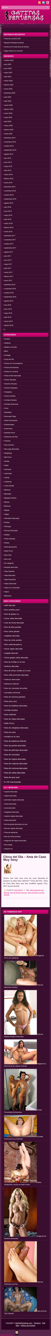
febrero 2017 (8, 276)
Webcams (7, 596)
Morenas (7, 506)
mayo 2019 (8, 166)
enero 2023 (8, 89)
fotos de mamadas (12, 754)
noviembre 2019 (10, 142)
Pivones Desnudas (11, 530)
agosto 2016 (8, 301)
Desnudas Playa (10, 416)
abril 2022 (7, 101)
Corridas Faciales (10, 400)
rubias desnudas (10, 820)
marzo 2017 (8, 272)
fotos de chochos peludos (14, 696)
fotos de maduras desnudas (15, 763)
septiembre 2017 (10, 248)
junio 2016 (8, 309)
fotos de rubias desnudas (14, 772)
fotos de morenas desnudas (15, 768)
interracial (7, 469)
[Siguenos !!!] (44, 3)
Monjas (6, 502)
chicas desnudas (10, 804)
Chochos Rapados (11, 388)
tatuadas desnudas (11, 567)
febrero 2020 (8, 129)
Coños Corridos (9, 396)
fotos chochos (9, 445)
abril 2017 (7, 268)
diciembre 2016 (9, 284)
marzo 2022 (8, 105)
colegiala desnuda (11, 653)
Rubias (6, 543)
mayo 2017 (8, 264)
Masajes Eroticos (10, 498)
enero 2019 (8, 182)
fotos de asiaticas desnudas (15, 705)
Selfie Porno (8, 551)
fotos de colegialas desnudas (16, 727)
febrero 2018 (8, 227)
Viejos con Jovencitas (12, 587)
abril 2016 (7, 317)
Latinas (6, 477)
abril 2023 (7, 76)
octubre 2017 (9, 244)
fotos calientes (10, 714)
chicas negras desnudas (13, 648)
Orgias (6, 514)
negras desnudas (10, 795)
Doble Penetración (11, 420)
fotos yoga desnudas (11, 449)
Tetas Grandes (9, 571)
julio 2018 (7, 207)
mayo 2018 (8, 215)
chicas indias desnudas (12, 375)
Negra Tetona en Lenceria (13, 51)
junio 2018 (8, 211)
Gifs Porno (8, 457)
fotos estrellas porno (12, 609)
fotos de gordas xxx (11, 614)
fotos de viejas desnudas (14, 719)
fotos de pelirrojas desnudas (16, 750)
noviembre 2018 (10, 191)
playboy (7, 534)
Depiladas (8, 412)
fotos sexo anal (10, 701)
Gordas (6, 461)
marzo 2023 (8, 80)
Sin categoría (9, 563)
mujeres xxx (8, 848)
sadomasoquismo (10, 547)
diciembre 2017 (9, 235)
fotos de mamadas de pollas (15, 688)
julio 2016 (7, 305)
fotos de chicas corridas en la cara (17, 670)
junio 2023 (8, 68)
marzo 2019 (8, 174)
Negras (6, 510)
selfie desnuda (9, 605)
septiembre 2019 (10, 150)
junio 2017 (8, 260)
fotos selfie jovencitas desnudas (16, 675)
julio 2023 (7, 64)
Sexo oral (7, 559)
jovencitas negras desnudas (14, 800)
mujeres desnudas (10, 791)
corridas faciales (11, 710)
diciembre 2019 (9, 138)
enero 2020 (8, 133)
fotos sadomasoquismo (13, 644)
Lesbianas (8, 481)
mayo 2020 (8, 117)
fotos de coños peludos (13, 640)
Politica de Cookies (28, 1325)
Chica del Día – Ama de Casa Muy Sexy (24, 858)
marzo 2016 (8, 321)
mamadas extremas (12, 692)
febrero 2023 (8, 85)
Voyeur (6, 591)
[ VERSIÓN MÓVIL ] (7, 1335)
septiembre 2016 (10, 297)
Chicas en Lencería (11, 371)
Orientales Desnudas (11, 518)
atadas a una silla (10, 347)
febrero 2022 (8, 109)
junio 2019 (8, 162)
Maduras (7, 490)
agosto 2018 (8, 203)
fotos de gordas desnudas (15, 745)
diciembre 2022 (9, 93)
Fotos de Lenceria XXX (12, 38)
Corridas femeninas (11, 404)
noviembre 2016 (10, 288)
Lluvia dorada (9, 485)
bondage (7, 355)
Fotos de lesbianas (11, 832)
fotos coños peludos (11, 631)
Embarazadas (9, 424)
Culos (6, 408)
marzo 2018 (8, 223)
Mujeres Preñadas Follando (14, 42)
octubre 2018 (9, 195)
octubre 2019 (9, 146)
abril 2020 (7, 121)
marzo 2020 (8, 125)
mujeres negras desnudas (13, 816)
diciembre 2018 (9, 186)
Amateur (7, 339)
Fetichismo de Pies (11, 437)
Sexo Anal (8, 555)
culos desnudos (9, 808)
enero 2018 (8, 231)
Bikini (6, 351)
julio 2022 (7, 97)
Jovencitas (8, 473)
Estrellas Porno (9, 432)
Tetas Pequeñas (10, 579)
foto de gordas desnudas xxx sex (15, 824)
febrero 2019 (8, 178)
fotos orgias (8, 844)
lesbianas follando (11, 683)
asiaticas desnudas (11, 666)
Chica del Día (9, 359)
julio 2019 (7, 158)
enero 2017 (8, 280)
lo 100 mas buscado (12, 781)
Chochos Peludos (10, 384)
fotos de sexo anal (11, 777)
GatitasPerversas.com (23, 1323)
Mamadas (7, 494)
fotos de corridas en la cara (14, 662)
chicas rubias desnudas (13, 618)
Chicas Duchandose (11, 367)
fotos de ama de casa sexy (18, 892)
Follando (7, 441)
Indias (6, 465)
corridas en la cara (12, 736)
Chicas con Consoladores (13, 363)
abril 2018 (7, 219)
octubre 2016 (9, 292)
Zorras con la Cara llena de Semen (16, 47)
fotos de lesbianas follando (15, 741)
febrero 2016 (8, 325)
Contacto (37, 1323)
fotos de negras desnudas (15, 759)
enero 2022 (8, 113)
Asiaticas (7, 343)
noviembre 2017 (10, 239)
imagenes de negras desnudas (15, 840)
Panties (7, 522)
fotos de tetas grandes (12, 627)
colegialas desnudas (12, 635)
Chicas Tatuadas (10, 379)
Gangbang (8, 453)
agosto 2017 (8, 252)
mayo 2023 (8, 72)
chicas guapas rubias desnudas (16, 657)
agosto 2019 (8, 154)
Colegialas (8, 392)
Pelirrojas (7, 526)
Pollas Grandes (9, 538)
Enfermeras (8, 428)
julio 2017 (7, 256)
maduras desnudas (12, 679)
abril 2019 (7, 170)
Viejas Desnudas (10, 583)
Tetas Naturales (9, 575)
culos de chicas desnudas (14, 622)
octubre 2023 (9, 60)
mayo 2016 (8, 313)
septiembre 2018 (10, 199)
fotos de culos (10, 732)
